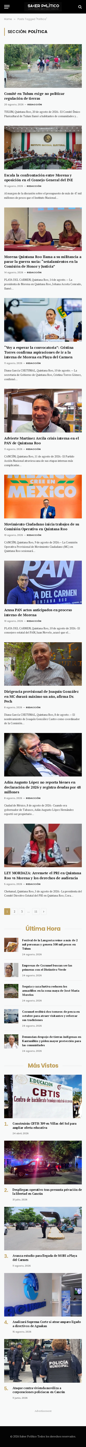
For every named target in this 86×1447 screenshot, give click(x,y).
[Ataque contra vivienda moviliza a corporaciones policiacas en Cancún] (43, 1360)
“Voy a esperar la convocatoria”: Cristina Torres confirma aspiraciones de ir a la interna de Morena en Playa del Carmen (38, 352)
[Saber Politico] (43, 7)
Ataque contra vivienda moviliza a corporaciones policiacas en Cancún (39, 1390)
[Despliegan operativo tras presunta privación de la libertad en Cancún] (43, 1162)
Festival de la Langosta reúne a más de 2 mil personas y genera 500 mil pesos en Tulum (50, 944)
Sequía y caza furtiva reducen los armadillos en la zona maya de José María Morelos (50, 990)
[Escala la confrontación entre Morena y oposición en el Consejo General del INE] (43, 147)
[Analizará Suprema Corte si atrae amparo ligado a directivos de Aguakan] (43, 1295)
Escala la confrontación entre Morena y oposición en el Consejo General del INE (38, 177)
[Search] (79, 6)
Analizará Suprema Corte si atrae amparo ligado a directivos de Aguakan (47, 1324)
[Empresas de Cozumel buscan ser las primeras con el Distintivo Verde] (11, 970)
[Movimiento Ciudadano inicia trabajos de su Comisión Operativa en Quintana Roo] (43, 496)
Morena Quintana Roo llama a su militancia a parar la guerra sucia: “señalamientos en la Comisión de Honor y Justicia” (42, 261)
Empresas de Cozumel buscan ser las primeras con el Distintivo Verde (47, 967)
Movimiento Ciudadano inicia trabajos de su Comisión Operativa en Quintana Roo (41, 526)
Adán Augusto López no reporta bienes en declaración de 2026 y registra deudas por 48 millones (42, 787)
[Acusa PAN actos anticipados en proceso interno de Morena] (43, 582)
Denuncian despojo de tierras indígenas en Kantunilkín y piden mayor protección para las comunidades (51, 1041)
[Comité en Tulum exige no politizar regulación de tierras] (43, 66)
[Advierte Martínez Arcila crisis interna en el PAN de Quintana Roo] (43, 410)
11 (35, 911)
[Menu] (7, 6)
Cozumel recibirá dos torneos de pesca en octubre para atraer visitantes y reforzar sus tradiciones (51, 1016)
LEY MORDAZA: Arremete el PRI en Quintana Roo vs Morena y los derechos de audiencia (42, 875)
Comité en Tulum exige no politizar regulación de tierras (34, 96)
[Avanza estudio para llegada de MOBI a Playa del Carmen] (43, 1228)
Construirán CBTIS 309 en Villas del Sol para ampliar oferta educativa (44, 1126)
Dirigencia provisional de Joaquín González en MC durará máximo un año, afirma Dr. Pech (41, 696)
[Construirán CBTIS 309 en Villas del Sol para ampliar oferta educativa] (43, 1096)
